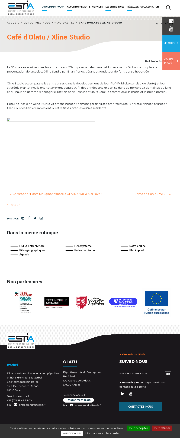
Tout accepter (138, 428)
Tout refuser (161, 428)
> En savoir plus (129, 382)
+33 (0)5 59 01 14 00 (78, 400)
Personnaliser (71, 433)
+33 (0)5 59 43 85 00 (19, 400)
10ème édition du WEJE (152, 194)
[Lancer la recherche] (168, 7)
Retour (13, 204)
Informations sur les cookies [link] (102, 433)
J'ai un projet (169, 61)
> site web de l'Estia (132, 354)
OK (168, 374)
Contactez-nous (140, 406)
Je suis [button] (169, 43)
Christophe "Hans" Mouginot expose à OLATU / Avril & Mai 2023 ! (55, 194)
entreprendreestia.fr (32, 404)
